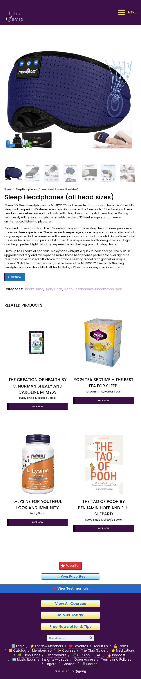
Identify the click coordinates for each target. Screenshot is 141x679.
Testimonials (56, 655)
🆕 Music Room (24, 659)
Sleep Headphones (26, 189)
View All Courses (70, 603)
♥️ (70, 588)
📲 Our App (81, 655)
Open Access (84, 659)
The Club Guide (93, 650)
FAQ (98, 655)
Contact (69, 664)
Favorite (72, 565)
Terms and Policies (116, 659)
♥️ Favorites (78, 646)
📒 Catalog (17, 650)
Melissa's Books (45, 398)
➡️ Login (17, 646)
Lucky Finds (53, 289)
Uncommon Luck (108, 289)
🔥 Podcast (116, 655)
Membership (42, 650)
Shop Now (14, 276)
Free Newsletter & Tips (71, 626)
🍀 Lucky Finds (29, 655)
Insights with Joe (55, 659)
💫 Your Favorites (70, 576)
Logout (51, 664)
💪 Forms (121, 646)
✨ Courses (66, 650)
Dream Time (33, 289)
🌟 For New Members (46, 646)
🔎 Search (89, 664)
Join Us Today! (70, 615)
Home (7, 189)
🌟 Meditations (123, 650)
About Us (101, 646)
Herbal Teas (112, 391)
